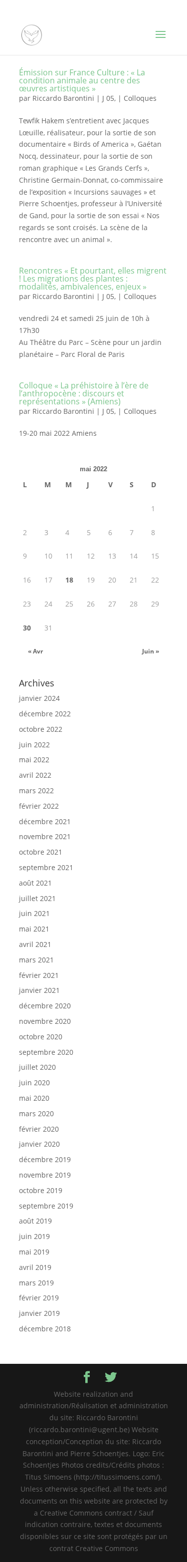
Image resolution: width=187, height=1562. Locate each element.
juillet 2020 (37, 1067)
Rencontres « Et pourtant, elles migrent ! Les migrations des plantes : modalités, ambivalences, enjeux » (93, 278)
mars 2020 (36, 1113)
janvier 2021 (39, 990)
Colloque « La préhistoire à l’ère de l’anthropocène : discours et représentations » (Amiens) (84, 393)
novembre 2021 (45, 836)
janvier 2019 (39, 1313)
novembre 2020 (45, 1021)
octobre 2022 (40, 729)
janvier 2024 (39, 698)
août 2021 (35, 883)
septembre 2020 (46, 1052)
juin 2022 (34, 744)
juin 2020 (34, 1082)
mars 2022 (36, 790)
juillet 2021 (37, 898)
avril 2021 (35, 944)
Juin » (150, 651)
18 (69, 580)
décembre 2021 (45, 821)
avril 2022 (35, 775)
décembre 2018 (45, 1328)
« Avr (35, 651)
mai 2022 (34, 759)
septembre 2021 (46, 867)
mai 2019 (34, 1251)
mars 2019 (36, 1282)
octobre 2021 (40, 852)
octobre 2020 (40, 1036)
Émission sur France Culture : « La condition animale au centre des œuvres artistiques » (82, 80)
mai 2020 (34, 1098)
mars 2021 (36, 959)
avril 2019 (35, 1267)
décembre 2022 (45, 713)
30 (27, 627)
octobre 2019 (40, 1190)
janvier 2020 (39, 1144)
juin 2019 (34, 1236)
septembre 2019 (46, 1206)
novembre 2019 (45, 1175)
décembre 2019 (45, 1159)
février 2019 (39, 1297)
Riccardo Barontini (63, 98)
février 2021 (39, 975)
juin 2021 (34, 913)
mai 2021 (34, 929)
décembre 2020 (45, 1005)
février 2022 (39, 806)
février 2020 (39, 1129)
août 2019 (35, 1221)
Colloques (140, 98)
